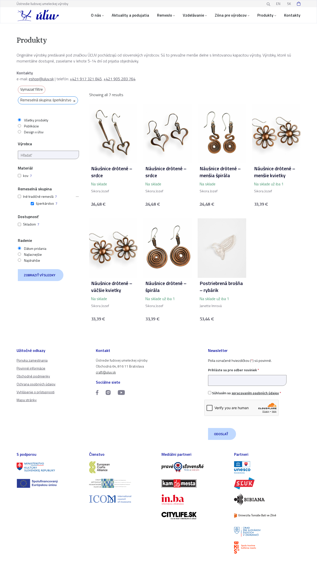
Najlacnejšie (33, 254)
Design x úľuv (34, 132)
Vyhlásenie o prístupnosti (35, 392)
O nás (96, 15)
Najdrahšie (32, 260)
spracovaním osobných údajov (255, 393)
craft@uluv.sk (106, 372)
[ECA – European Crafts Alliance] (122, 467)
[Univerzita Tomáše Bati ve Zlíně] (267, 516)
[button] (76, 196)
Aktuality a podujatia (130, 15)
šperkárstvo (45, 203)
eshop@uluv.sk (41, 79)
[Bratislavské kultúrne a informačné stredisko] (267, 548)
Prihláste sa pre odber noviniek (233, 369)
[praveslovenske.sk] (194, 467)
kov (25, 175)
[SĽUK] (267, 483)
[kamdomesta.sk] (194, 483)
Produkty (265, 15)
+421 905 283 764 (119, 79)
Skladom (29, 224)
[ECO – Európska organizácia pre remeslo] (122, 483)
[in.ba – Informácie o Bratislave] (194, 499)
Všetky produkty (36, 120)
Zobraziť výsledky (39, 275)
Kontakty (292, 15)
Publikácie (31, 126)
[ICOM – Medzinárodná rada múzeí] (122, 499)
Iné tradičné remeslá (38, 196)
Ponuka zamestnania (32, 360)
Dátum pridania (35, 248)
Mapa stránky (27, 399)
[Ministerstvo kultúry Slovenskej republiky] (50, 467)
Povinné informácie (31, 368)
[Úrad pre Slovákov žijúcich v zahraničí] (267, 532)
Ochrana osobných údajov (36, 384)
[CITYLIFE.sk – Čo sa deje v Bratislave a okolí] (194, 516)
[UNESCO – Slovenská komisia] (267, 467)
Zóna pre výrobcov (231, 15)
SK (289, 3)
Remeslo (164, 15)
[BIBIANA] (267, 499)
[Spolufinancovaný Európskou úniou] (50, 483)
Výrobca (25, 144)
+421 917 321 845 (86, 79)
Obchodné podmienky (33, 376)
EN (278, 3)
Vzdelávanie (193, 15)
